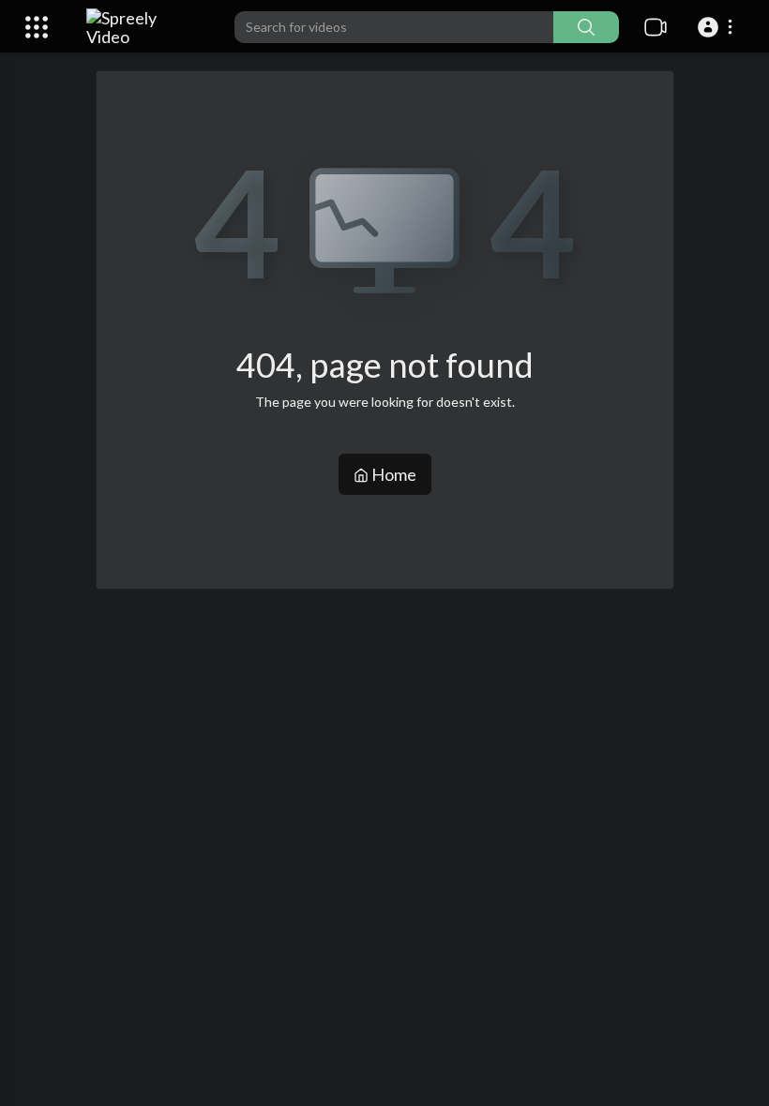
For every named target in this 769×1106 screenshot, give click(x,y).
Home (392, 474)
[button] (717, 27)
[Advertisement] (433, 738)
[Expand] (36, 27)
